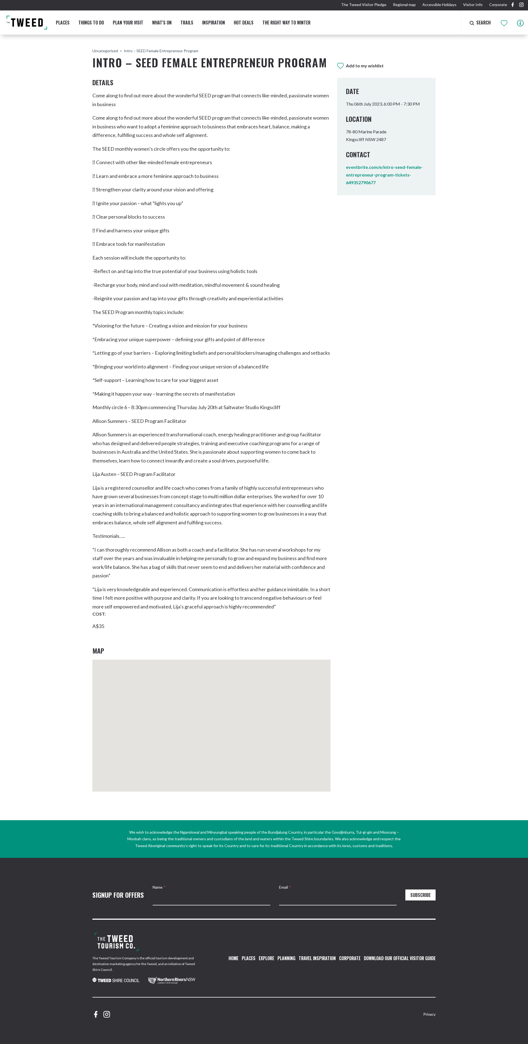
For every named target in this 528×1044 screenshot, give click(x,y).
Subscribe (420, 895)
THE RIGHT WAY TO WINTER (286, 22)
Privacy (429, 1014)
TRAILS (186, 22)
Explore (266, 958)
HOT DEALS (244, 22)
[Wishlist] (504, 22)
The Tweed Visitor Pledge (363, 4)
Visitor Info (473, 4)
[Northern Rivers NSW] (171, 980)
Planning (286, 958)
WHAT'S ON (162, 22)
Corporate (498, 4)
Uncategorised (105, 50)
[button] (214, 721)
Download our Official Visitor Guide (400, 958)
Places (63, 22)
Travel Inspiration (317, 958)
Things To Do (91, 22)
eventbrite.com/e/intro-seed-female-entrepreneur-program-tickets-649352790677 (384, 174)
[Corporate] (116, 942)
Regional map (404, 4)
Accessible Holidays (439, 4)
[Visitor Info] (520, 22)
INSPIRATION (213, 22)
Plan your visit (128, 22)
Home (233, 958)
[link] (115, 980)
